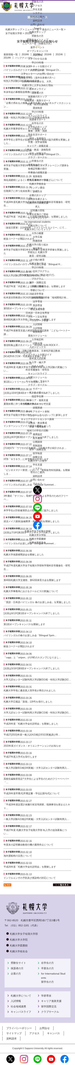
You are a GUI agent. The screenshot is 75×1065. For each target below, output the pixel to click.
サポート (37, 388)
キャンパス (53, 1033)
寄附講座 (37, 445)
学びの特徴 (38, 62)
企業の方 (16, 973)
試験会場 (37, 343)
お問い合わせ (37, 479)
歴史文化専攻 (37, 309)
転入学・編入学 (37, 362)
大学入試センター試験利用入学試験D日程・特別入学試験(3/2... (37, 679)
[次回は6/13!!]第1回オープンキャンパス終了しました (32, 613)
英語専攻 (37, 305)
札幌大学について (21, 995)
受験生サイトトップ (37, 39)
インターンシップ (37, 218)
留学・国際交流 (37, 153)
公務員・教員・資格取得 (38, 149)
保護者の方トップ (37, 96)
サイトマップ (14, 1033)
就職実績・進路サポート (38, 100)
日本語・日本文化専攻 (37, 312)
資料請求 (37, 476)
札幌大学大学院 (37, 535)
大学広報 (37, 237)
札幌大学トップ (37, 32)
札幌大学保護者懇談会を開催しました (24, 554)
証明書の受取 (37, 210)
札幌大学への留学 (37, 460)
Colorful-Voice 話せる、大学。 (38, 81)
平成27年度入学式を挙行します (20, 756)
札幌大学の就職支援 (37, 202)
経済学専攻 (38, 293)
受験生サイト (18, 962)
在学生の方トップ (37, 127)
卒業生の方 (47, 968)
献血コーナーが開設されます (19, 646)
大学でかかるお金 (37, 58)
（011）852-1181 (19, 925)
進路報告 (37, 176)
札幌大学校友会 (37, 183)
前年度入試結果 (37, 358)
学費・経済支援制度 (37, 104)
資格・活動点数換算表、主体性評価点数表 (37, 350)
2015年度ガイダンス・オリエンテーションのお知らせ (32, 745)
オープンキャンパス (37, 51)
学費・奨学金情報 (37, 142)
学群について (37, 290)
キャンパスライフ (37, 115)
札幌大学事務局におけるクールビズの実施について (31, 591)
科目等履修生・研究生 (37, 369)
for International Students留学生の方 (53, 977)
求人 (37, 206)
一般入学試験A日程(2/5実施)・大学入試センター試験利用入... (36, 819)
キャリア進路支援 (51, 1000)
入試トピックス (37, 347)
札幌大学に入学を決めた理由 (37, 85)
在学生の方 (47, 962)
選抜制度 (37, 108)
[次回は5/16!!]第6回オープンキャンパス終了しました (32, 668)
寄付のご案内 (37, 472)
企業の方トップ (37, 195)
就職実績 (37, 407)
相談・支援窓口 (37, 138)
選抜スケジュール (37, 335)
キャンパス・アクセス (37, 381)
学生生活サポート (37, 134)
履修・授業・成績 (37, 130)
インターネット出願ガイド (37, 66)
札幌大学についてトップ (38, 229)
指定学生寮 (38, 396)
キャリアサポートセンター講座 (37, 419)
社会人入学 (38, 366)
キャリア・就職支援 (37, 146)
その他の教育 (37, 259)
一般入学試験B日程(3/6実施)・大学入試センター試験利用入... (36, 768)
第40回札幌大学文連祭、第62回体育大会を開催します (32, 580)
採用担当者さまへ (37, 199)
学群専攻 (46, 995)
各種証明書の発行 (37, 168)
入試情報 (37, 54)
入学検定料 (38, 339)
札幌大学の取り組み (37, 244)
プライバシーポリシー (19, 1028)
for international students (38, 221)
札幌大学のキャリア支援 (38, 403)
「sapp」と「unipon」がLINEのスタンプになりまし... (32, 657)
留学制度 (37, 453)
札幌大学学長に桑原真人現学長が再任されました (30, 690)
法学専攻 (37, 301)
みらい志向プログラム (37, 271)
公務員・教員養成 (37, 422)
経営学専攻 (38, 297)
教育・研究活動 (37, 256)
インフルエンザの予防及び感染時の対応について (30, 878)
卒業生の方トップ (37, 164)
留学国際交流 (48, 1006)
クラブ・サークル (37, 157)
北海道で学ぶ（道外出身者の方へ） (37, 77)
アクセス (37, 483)
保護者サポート (37, 119)
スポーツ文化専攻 (37, 316)
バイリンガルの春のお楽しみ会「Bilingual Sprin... (30, 635)
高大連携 (37, 438)
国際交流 (37, 457)
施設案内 (37, 248)
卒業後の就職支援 (37, 172)
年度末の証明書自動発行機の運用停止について (28, 844)
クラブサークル (50, 1011)
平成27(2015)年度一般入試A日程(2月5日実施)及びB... (32, 734)
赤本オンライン (37, 89)
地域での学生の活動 (37, 430)
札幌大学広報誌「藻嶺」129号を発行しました (28, 701)
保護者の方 (17, 968)
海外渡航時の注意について (18, 855)
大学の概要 (38, 233)
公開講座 (37, 441)
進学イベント (37, 47)
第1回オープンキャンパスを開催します (24, 624)
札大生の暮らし (37, 392)
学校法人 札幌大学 (37, 252)
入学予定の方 (37, 70)
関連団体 (37, 240)
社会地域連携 (18, 1006)
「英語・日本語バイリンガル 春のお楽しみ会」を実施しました (37, 602)
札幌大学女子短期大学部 (38, 531)
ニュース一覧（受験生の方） (37, 43)
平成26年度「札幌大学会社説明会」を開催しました (31, 723)
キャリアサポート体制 (37, 411)
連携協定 (37, 434)
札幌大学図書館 (37, 539)
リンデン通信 (37, 187)
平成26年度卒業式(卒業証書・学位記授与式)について (32, 793)
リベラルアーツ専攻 (37, 320)
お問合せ (45, 1028)
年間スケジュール (37, 377)
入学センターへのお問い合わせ (37, 73)
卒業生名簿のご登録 (37, 180)
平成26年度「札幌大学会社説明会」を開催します (30, 866)
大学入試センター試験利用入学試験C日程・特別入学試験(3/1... (37, 712)
